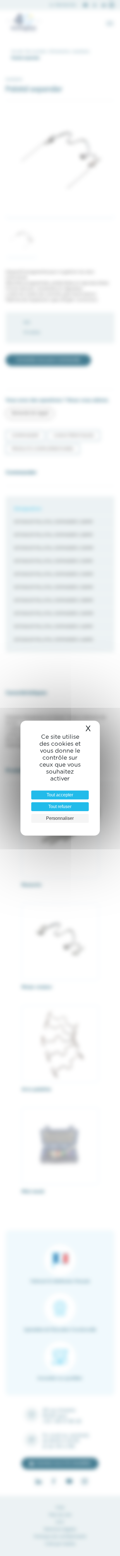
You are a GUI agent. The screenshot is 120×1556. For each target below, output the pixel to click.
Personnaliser (60, 818)
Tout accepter (60, 794)
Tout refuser (59, 806)
